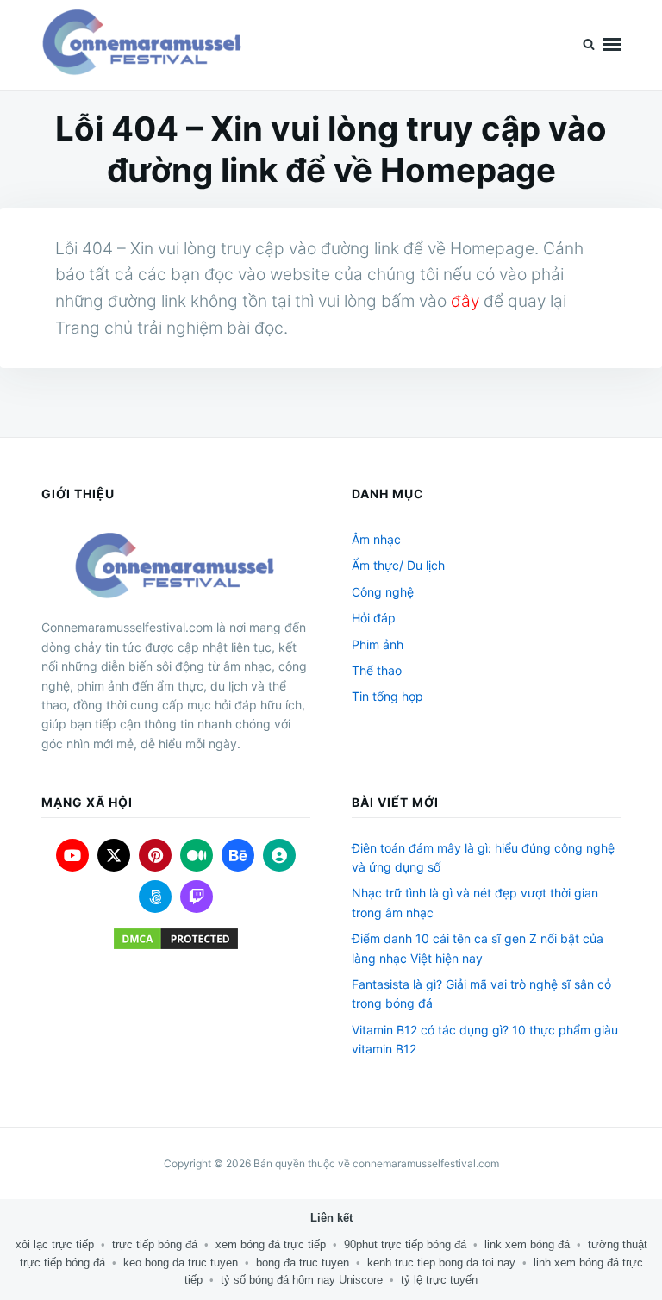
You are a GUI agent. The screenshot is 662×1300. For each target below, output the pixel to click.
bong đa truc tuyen (302, 1262)
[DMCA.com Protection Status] (175, 939)
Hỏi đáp (374, 617)
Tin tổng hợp (387, 696)
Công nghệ (383, 591)
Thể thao (377, 670)
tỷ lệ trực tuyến (439, 1279)
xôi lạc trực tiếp (55, 1244)
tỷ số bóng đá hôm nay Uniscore (302, 1279)
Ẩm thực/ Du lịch (398, 565)
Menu (612, 45)
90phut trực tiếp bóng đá (405, 1244)
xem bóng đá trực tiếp (270, 1244)
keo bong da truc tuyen (180, 1262)
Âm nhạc (376, 539)
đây (465, 301)
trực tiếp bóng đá (154, 1244)
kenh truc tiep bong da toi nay (441, 1262)
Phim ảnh (377, 644)
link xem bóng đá (527, 1244)
